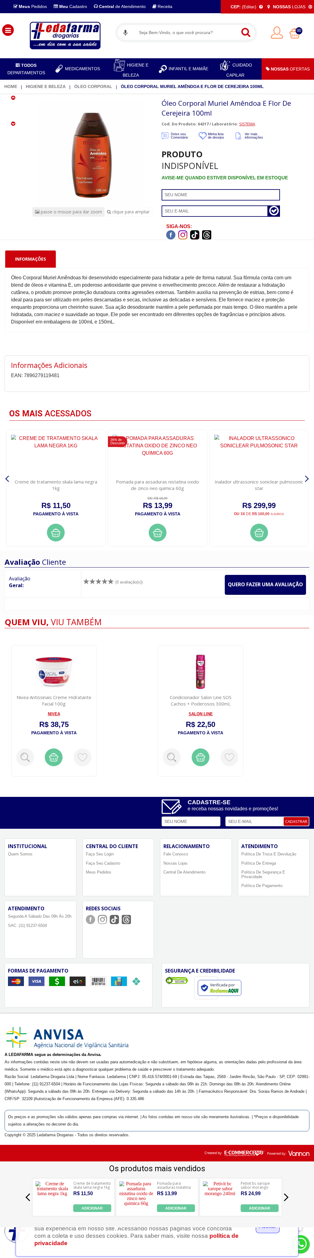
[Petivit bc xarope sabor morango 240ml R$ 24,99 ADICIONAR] (220, 1210)
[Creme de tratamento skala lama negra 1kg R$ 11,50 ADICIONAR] (52, 1210)
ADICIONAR (92, 1208)
